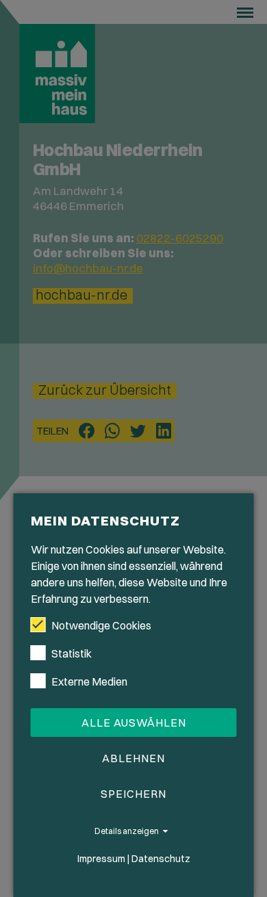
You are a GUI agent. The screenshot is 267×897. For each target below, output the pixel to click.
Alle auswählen (133, 722)
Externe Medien (89, 681)
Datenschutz (160, 859)
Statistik (71, 653)
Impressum (101, 859)
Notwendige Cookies (101, 625)
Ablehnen (133, 758)
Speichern (133, 794)
